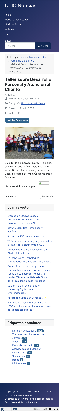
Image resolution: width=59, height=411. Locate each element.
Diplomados (19, 363)
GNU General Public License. (21, 402)
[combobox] (20, 45)
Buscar (9, 40)
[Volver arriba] (54, 405)
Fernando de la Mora (33, 103)
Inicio (8, 14)
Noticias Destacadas (16, 19)
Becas (15, 359)
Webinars (10, 29)
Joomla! (9, 398)
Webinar (16, 341)
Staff (7, 34)
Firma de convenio (22, 345)
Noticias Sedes (13, 24)
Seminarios (18, 356)
